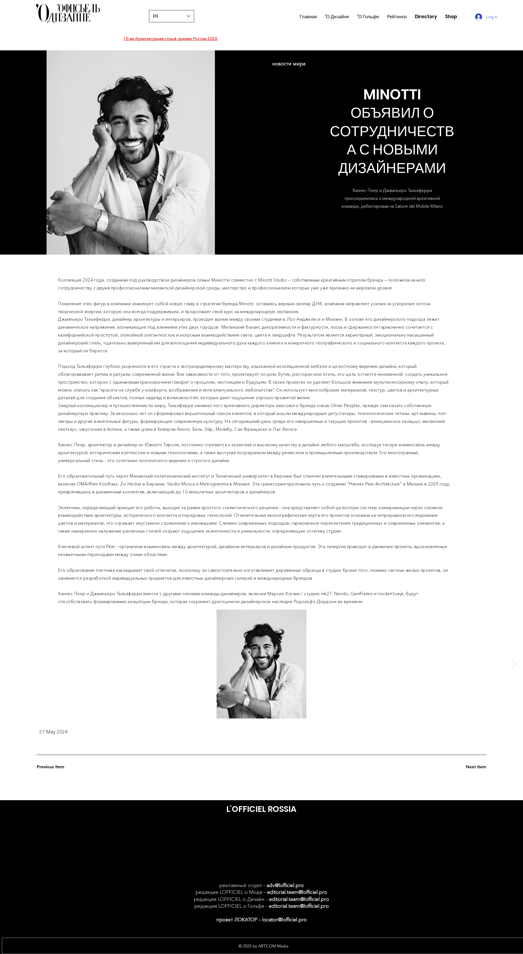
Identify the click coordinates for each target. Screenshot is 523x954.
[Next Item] (514, 664)
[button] (397, 17)
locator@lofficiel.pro (284, 920)
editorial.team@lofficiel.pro (297, 892)
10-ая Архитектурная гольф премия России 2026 (170, 38)
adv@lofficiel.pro (285, 885)
